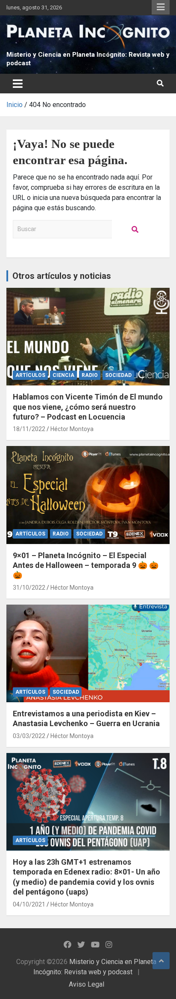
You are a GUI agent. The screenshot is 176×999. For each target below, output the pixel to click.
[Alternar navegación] (17, 83)
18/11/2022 (29, 429)
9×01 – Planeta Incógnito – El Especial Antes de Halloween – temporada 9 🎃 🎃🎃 (85, 565)
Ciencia (63, 375)
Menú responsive (161, 7)
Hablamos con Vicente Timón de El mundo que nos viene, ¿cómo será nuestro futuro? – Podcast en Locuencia (88, 406)
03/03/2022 (29, 736)
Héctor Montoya (72, 429)
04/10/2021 (29, 904)
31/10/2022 (29, 587)
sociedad (118, 375)
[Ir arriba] (161, 960)
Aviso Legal (86, 984)
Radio (90, 375)
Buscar (135, 229)
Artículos (30, 375)
